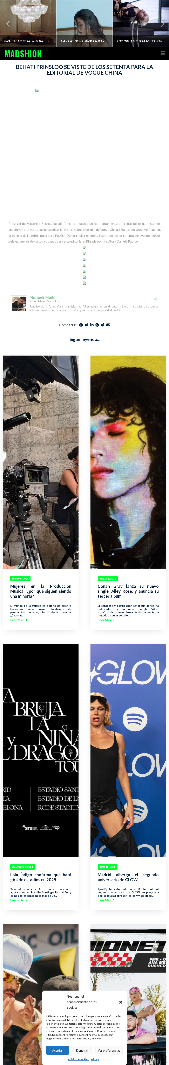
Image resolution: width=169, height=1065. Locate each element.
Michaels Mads (42, 297)
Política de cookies (78, 1059)
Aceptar (57, 1050)
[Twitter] (155, 298)
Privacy (95, 1059)
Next (160, 23)
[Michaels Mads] (19, 303)
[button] (121, 1002)
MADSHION (23, 53)
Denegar (82, 1050)
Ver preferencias (109, 1050)
